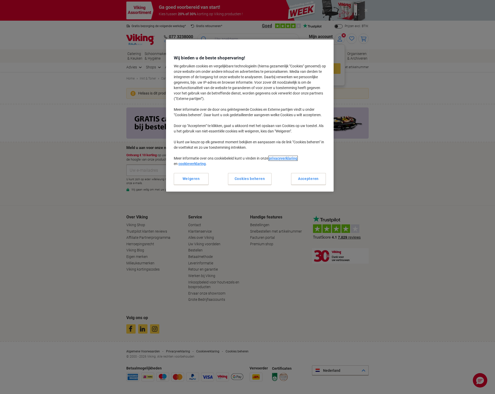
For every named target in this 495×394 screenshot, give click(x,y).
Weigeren (191, 179)
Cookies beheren (250, 179)
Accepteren (308, 179)
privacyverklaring (283, 158)
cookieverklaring (192, 164)
